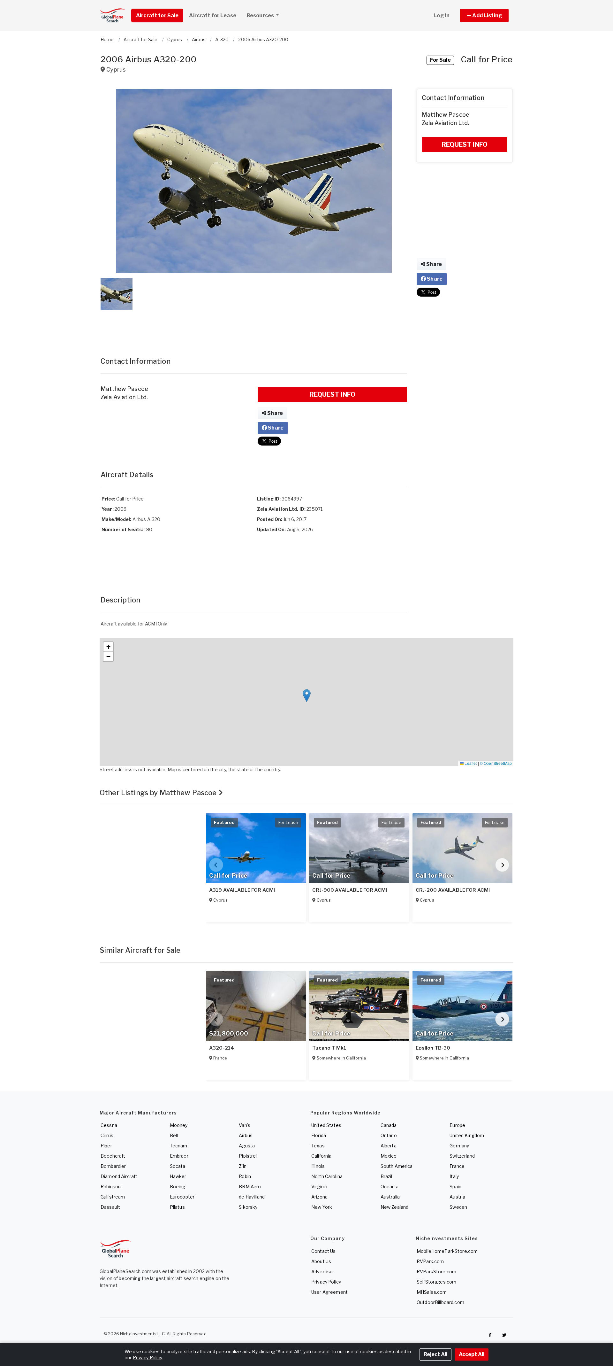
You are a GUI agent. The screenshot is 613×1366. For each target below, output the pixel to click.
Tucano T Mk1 (329, 1048)
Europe (457, 1125)
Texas (318, 1145)
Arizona (319, 1196)
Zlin (242, 1166)
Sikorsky (248, 1207)
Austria (457, 1196)
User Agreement (329, 1292)
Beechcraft (113, 1156)
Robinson (111, 1186)
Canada (389, 1125)
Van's (244, 1125)
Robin (245, 1176)
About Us (321, 1261)
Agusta (247, 1145)
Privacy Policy (326, 1282)
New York (321, 1207)
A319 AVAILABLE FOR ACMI (242, 890)
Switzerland (462, 1156)
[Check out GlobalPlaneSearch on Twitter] (504, 1335)
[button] (484, 15)
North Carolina (327, 1176)
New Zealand (395, 1207)
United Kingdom (467, 1135)
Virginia (319, 1186)
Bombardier (113, 1166)
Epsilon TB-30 (433, 1048)
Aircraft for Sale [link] (157, 15)
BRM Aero (250, 1186)
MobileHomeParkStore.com (447, 1251)
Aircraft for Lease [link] (212, 15)
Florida (318, 1135)
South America (397, 1166)
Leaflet (470, 763)
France (457, 1166)
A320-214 (221, 1048)
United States (326, 1125)
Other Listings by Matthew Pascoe (159, 792)
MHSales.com (432, 1292)
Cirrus (107, 1135)
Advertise (322, 1271)
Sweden (458, 1207)
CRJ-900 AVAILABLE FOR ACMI (349, 890)
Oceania (389, 1186)
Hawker (178, 1176)
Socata (177, 1166)
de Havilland (252, 1196)
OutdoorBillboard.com (440, 1302)
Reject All (435, 1354)
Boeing (177, 1186)
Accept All (471, 1354)
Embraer (179, 1156)
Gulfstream (113, 1196)
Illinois (318, 1166)
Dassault (110, 1207)
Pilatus (177, 1207)
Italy (454, 1176)
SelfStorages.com (436, 1282)
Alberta (389, 1145)
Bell (174, 1135)
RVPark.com (430, 1261)
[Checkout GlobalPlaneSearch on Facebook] (490, 1335)
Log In (442, 15)
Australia (390, 1196)
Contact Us (323, 1251)
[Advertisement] (254, 327)
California (321, 1156)
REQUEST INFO (332, 394)
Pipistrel (248, 1156)
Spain (455, 1186)
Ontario (389, 1135)
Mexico (389, 1156)
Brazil (386, 1176)
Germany (459, 1145)
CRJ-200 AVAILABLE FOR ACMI (453, 890)
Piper (106, 1145)
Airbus (246, 1135)
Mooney (179, 1125)
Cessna (109, 1125)
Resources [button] (261, 15)
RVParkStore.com (436, 1271)
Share (274, 413)
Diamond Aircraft (119, 1176)
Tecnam (178, 1145)
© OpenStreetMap (496, 763)
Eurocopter (182, 1196)
